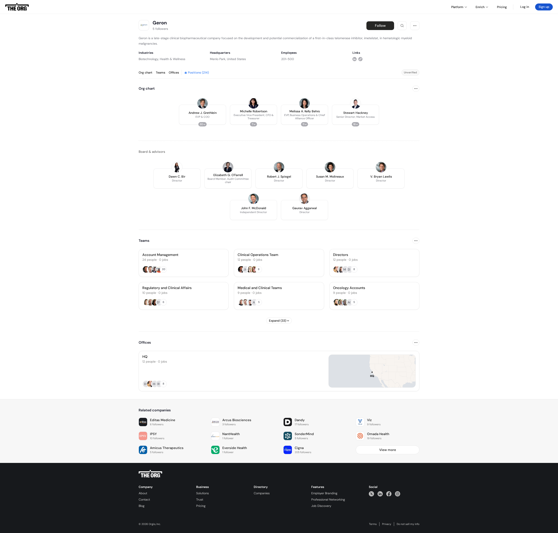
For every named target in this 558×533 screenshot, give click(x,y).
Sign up (544, 7)
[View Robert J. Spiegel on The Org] (279, 167)
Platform (457, 7)
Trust (199, 499)
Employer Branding (324, 493)
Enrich (480, 7)
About (143, 493)
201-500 (287, 59)
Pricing (201, 506)
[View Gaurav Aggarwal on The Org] (304, 198)
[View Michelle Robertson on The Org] (253, 103)
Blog (142, 506)
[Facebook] (388, 493)
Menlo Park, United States (228, 59)
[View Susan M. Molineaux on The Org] (330, 167)
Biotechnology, (149, 59)
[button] (202, 115)
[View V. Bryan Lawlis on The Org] (381, 167)
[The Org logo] (150, 474)
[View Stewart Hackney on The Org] (355, 103)
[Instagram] (397, 493)
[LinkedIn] (380, 493)
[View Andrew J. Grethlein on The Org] (202, 103)
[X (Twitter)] (371, 493)
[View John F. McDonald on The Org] (253, 198)
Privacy (386, 524)
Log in (524, 7)
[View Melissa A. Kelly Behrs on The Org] (304, 103)
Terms (373, 524)
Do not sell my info (408, 524)
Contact (144, 499)
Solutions (202, 493)
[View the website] (360, 59)
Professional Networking (328, 499)
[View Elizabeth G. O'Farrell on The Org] (228, 167)
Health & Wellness (172, 59)
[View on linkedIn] (354, 59)
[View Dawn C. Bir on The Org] (177, 167)
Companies (262, 493)
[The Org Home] (17, 7)
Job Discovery (321, 506)
